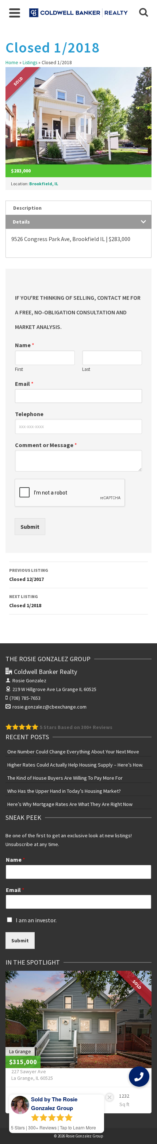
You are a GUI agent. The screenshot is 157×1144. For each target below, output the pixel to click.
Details (21, 221)
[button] (139, 1076)
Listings (30, 62)
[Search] (143, 13)
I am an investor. (36, 920)
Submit (29, 526)
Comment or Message (46, 445)
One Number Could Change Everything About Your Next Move (73, 751)
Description (27, 208)
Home (11, 62)
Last (86, 369)
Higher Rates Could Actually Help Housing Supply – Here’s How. (75, 764)
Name (24, 345)
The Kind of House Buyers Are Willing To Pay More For (65, 778)
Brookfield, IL (43, 183)
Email (24, 383)
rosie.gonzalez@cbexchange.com (49, 706)
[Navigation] (14, 13)
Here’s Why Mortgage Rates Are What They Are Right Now (70, 804)
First (19, 369)
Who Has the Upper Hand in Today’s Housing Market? (64, 791)
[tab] (78, 208)
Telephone (29, 414)
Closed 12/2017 (28, 574)
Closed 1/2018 (25, 601)
